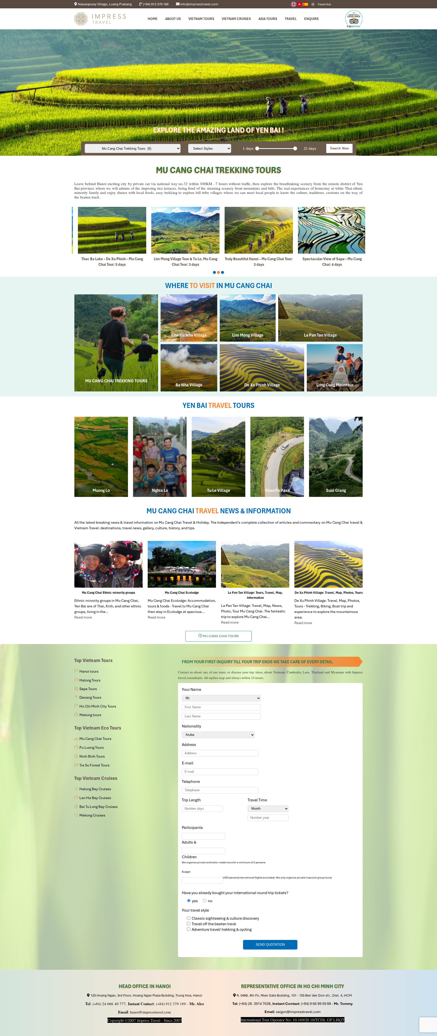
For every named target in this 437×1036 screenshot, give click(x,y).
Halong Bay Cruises (95, 789)
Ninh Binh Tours (92, 756)
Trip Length (192, 800)
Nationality (192, 726)
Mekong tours (90, 715)
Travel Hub (324, 4)
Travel (291, 18)
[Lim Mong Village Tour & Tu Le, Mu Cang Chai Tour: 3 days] (182, 230)
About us (173, 18)
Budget (186, 871)
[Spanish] (305, 4)
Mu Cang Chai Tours (95, 738)
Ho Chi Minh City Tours (97, 706)
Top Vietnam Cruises (95, 778)
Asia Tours (267, 18)
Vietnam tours (201, 18)
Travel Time (258, 800)
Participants (193, 827)
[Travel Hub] (313, 4)
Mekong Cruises (92, 815)
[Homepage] (100, 18)
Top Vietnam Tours (93, 660)
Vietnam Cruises (236, 18)
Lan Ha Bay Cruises (95, 798)
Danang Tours (90, 697)
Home (153, 18)
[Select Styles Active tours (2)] (209, 148)
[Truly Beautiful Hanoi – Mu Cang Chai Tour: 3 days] (255, 230)
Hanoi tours (88, 671)
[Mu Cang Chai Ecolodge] (182, 564)
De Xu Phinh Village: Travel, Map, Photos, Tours (329, 592)
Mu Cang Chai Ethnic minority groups (108, 592)
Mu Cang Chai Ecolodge (182, 592)
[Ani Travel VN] (299, 4)
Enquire (311, 18)
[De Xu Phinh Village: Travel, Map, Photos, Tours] (328, 564)
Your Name (192, 689)
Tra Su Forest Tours (94, 765)
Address (189, 744)
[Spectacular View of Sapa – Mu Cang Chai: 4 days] (328, 230)
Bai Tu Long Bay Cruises (98, 806)
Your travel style (195, 910)
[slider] (257, 148)
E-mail (188, 763)
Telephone (192, 781)
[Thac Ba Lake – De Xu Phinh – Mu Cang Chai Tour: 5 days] (108, 230)
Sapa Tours (88, 689)
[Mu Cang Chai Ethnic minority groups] (108, 564)
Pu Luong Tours (91, 747)
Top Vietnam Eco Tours (97, 728)
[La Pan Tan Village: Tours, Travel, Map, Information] (255, 564)
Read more (83, 617)
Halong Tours (89, 680)
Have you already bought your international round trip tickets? (235, 892)
